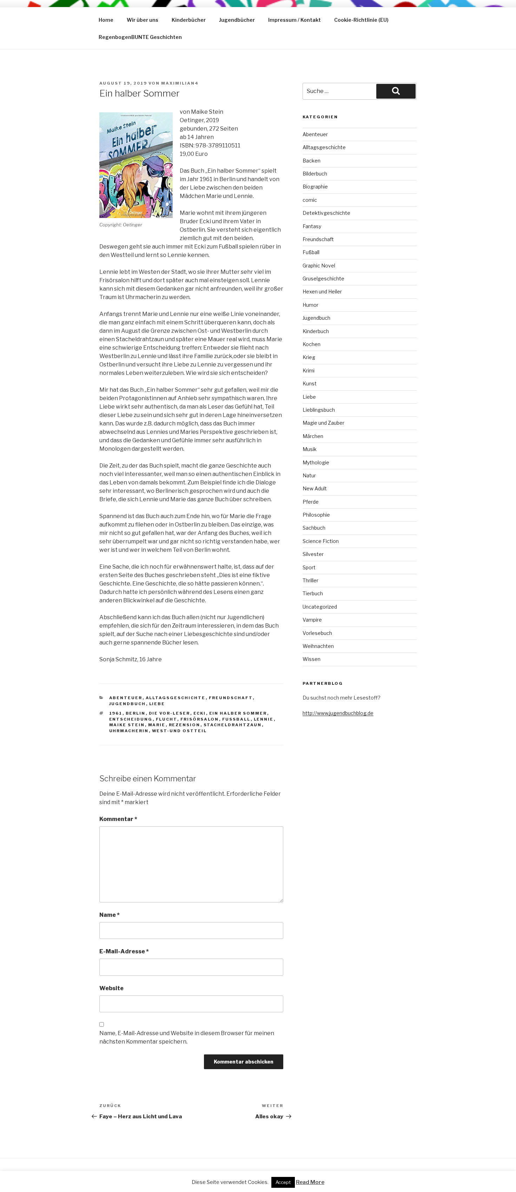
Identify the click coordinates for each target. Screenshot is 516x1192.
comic (310, 200)
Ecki (199, 713)
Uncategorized (320, 607)
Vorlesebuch (317, 633)
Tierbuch (313, 593)
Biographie (315, 187)
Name (109, 915)
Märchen (313, 436)
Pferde (311, 502)
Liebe (157, 703)
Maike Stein (127, 724)
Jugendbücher (237, 20)
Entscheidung (131, 719)
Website (111, 988)
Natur (309, 475)
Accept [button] (283, 1182)
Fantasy (312, 226)
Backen (311, 161)
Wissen (311, 659)
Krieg (309, 357)
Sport (309, 567)
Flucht (166, 719)
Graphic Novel (319, 266)
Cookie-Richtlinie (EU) (361, 20)
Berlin (136, 713)
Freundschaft (231, 697)
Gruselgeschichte (323, 279)
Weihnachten (318, 646)
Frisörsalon (199, 719)
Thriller (310, 580)
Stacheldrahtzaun (233, 724)
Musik (310, 449)
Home (106, 20)
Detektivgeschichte (326, 213)
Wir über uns (142, 20)
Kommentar (118, 819)
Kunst (310, 383)
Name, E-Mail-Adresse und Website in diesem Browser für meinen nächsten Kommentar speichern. (186, 1037)
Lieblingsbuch (319, 410)
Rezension (184, 724)
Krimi (309, 370)
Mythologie (316, 462)
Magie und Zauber (323, 423)
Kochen (311, 344)
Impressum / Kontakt (294, 20)
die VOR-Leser (169, 713)
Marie (157, 724)
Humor (310, 305)
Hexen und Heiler (322, 291)
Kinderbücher (189, 20)
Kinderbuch (316, 331)
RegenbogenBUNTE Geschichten (140, 37)
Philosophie (316, 515)
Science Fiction (321, 541)
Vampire (312, 620)
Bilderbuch (315, 174)
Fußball (236, 719)
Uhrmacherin (129, 730)
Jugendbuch (127, 703)
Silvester (313, 554)
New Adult (315, 488)
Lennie (264, 719)
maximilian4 (180, 83)
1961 (116, 713)
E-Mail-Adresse (124, 951)
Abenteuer (126, 697)
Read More (310, 1182)
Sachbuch (314, 528)
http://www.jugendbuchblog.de (338, 713)
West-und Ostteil (179, 730)
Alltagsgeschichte (176, 697)
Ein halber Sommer (238, 713)
